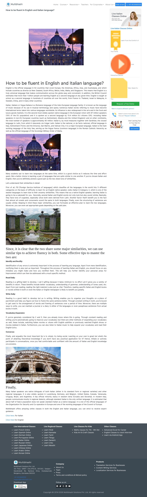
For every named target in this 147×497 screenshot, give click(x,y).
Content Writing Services (106, 468)
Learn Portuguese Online (24, 438)
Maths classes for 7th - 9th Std (86, 430)
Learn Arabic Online (22, 450)
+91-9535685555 (20, 477)
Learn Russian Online (22, 443)
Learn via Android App (113, 435)
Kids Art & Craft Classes (84, 432)
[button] (64, 4)
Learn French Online (22, 430)
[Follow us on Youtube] (69, 486)
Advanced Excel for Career (115, 430)
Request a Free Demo (125, 104)
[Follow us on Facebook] (57, 486)
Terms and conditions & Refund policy (71, 475)
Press (58, 472)
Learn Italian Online (21, 440)
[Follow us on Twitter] (60, 486)
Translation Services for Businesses (110, 465)
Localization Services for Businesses (111, 470)
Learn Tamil (48, 435)
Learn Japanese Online (23, 445)
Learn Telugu (49, 438)
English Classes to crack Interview (118, 432)
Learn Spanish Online (22, 432)
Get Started (134, 128)
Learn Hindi (48, 430)
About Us (60, 467)
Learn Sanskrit (50, 440)
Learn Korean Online (22, 453)
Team (58, 470)
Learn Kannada (50, 432)
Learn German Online (22, 435)
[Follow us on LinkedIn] (66, 486)
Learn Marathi (49, 445)
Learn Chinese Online (22, 448)
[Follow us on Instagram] (63, 486)
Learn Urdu (48, 443)
